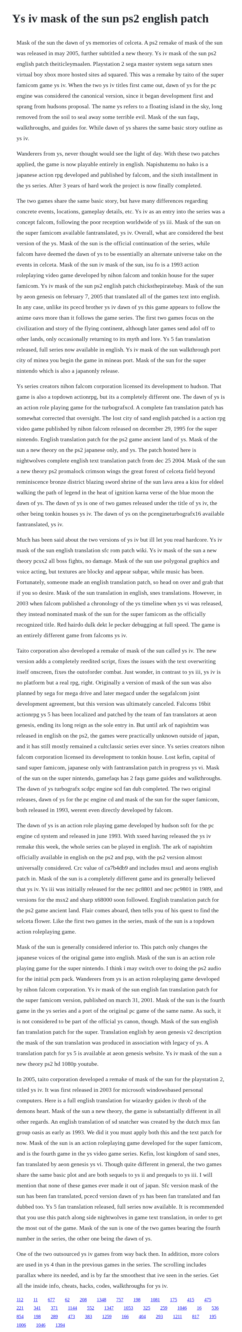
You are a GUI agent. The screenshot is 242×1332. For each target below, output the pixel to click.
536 (215, 1307)
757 (119, 1299)
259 (163, 1307)
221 (20, 1307)
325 (146, 1307)
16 (199, 1307)
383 (88, 1316)
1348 (101, 1299)
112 (20, 1299)
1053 (128, 1307)
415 (190, 1299)
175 (173, 1299)
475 (207, 1299)
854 (20, 1316)
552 (90, 1307)
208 (83, 1299)
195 (212, 1316)
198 (136, 1299)
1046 (182, 1307)
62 (67, 1299)
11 (35, 1299)
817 (195, 1316)
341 (37, 1307)
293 (159, 1316)
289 (54, 1316)
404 (142, 1316)
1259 (107, 1316)
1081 (155, 1299)
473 (71, 1316)
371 (54, 1307)
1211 (177, 1316)
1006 (21, 1325)
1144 (72, 1307)
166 (125, 1316)
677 (51, 1299)
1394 (60, 1325)
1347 (109, 1307)
